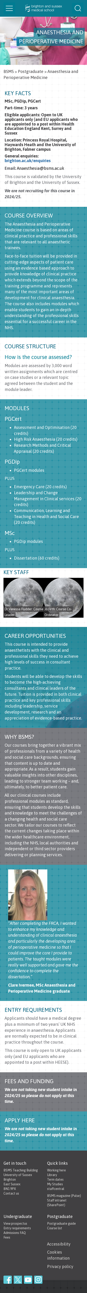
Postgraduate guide (61, 1223)
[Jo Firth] (64, 598)
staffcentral (55, 1189)
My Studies (55, 1184)
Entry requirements (17, 1228)
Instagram (38, 1280)
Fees (6, 1237)
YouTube (28, 1280)
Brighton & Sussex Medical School (43, 8)
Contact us (11, 1193)
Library (52, 1175)
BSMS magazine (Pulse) (64, 1196)
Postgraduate (30, 71)
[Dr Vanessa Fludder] (23, 598)
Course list (54, 1228)
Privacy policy (60, 1266)
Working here (56, 1170)
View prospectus (15, 1223)
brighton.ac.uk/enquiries (28, 160)
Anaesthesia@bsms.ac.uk (40, 168)
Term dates (55, 1179)
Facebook (7, 1280)
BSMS (8, 71)
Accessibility (59, 1244)
